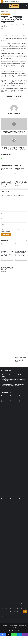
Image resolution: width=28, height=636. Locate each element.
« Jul (2, 619)
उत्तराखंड (3, 14)
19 (10, 611)
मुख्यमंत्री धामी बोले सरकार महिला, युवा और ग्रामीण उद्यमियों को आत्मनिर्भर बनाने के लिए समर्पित (7, 183)
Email (2, 218)
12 (10, 608)
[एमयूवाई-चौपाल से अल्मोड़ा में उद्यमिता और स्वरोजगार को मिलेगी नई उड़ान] (21, 176)
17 (2, 611)
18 (6, 611)
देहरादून (7, 11)
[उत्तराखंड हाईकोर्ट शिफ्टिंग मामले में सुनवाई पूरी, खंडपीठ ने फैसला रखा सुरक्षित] (21, 307)
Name (2, 213)
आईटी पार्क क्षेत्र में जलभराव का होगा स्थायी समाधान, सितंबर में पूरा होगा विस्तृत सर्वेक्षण (6, 167)
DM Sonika (18, 96)
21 (17, 611)
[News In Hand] (14, 6)
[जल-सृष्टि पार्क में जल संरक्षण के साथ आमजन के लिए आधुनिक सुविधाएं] (23, 402)
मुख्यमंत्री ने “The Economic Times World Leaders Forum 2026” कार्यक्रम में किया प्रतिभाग (21, 167)
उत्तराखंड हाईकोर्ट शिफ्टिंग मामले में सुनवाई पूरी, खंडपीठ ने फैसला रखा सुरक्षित (20, 359)
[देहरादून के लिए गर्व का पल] (23, 500)
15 (21, 608)
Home (3, 11)
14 (17, 608)
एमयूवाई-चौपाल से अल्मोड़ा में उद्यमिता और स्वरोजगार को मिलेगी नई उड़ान (21, 182)
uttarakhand (14, 99)
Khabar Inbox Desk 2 (7, 28)
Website (2, 224)
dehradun (9, 96)
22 (21, 611)
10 (2, 608)
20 (14, 611)
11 (6, 608)
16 (25, 608)
